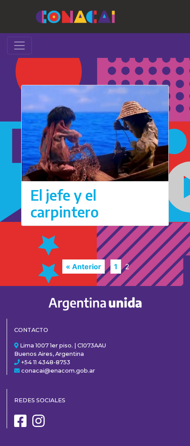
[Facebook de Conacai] (22, 424)
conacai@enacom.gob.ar (58, 370)
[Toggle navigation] (19, 45)
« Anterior (83, 266)
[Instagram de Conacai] (40, 424)
